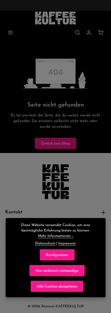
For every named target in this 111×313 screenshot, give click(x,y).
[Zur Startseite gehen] (55, 18)
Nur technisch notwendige (57, 270)
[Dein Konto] (89, 32)
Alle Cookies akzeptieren (57, 286)
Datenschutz (45, 243)
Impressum (67, 243)
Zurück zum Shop (55, 143)
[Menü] (10, 32)
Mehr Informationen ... (55, 235)
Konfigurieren (57, 254)
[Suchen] (77, 32)
